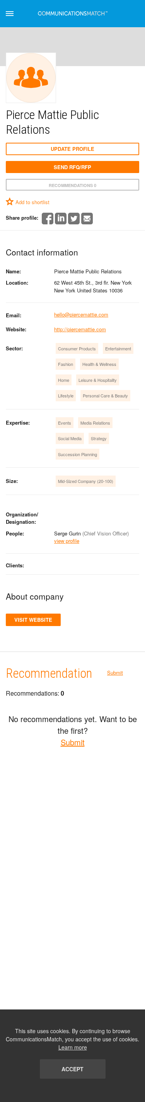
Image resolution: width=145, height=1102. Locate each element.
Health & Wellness (99, 364)
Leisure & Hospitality (97, 380)
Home (63, 380)
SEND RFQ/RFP (72, 167)
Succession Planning (77, 454)
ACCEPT (72, 1069)
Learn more (72, 1047)
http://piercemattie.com (80, 329)
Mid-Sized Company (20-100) (85, 481)
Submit (115, 672)
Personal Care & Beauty (105, 395)
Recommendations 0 (72, 185)
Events (64, 423)
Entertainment (118, 348)
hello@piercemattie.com (81, 314)
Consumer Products (77, 348)
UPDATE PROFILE (72, 148)
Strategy (99, 438)
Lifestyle (65, 395)
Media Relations (95, 423)
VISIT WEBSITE (33, 619)
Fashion (65, 364)
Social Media (70, 438)
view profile (66, 540)
